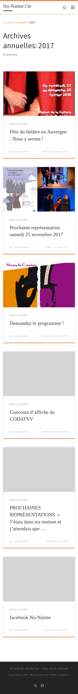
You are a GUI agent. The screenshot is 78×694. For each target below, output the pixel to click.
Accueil (7, 22)
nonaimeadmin (21, 152)
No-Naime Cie (30, 668)
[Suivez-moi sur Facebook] (42, 685)
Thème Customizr (59, 674)
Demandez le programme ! (37, 323)
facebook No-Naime (30, 617)
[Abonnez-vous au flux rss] (35, 685)
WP (26, 674)
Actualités (21, 22)
